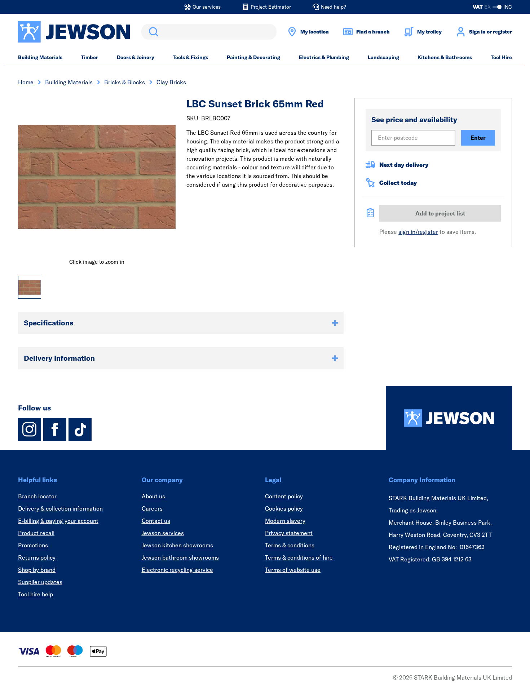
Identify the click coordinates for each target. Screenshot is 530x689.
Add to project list (440, 213)
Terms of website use (293, 569)
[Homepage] (449, 418)
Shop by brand (37, 569)
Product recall (36, 533)
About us (153, 496)
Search (152, 32)
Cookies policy (284, 508)
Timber (89, 57)
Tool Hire (501, 57)
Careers (152, 508)
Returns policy (37, 557)
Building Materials (40, 57)
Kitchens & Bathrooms (445, 57)
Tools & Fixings (190, 57)
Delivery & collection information (60, 508)
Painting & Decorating (253, 57)
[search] (209, 32)
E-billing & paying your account (58, 520)
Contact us (156, 520)
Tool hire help (35, 594)
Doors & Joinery (135, 57)
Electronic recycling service (177, 569)
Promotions (33, 545)
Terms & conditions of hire (299, 557)
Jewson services (163, 533)
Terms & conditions (289, 545)
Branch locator (37, 496)
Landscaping (383, 57)
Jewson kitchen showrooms (177, 545)
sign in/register (418, 231)
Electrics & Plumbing (324, 57)
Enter (478, 137)
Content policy (284, 496)
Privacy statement (289, 533)
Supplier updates (40, 582)
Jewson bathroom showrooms (180, 557)
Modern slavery (285, 520)
